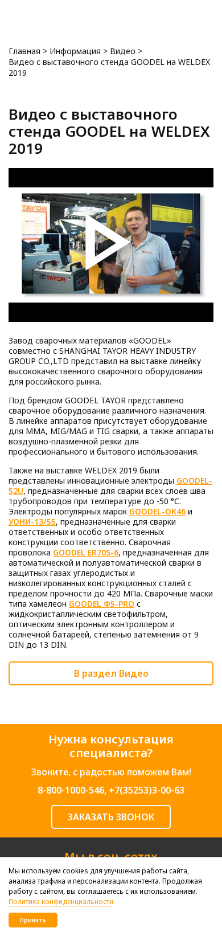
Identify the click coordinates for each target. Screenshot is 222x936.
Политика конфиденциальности (61, 901)
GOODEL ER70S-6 (85, 552)
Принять (33, 920)
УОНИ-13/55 (32, 521)
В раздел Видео (111, 673)
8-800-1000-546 (71, 790)
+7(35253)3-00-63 (146, 790)
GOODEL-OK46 (157, 511)
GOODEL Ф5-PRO (101, 603)
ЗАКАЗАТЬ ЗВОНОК (111, 817)
